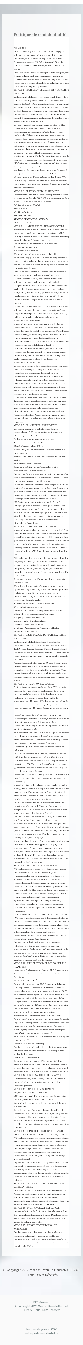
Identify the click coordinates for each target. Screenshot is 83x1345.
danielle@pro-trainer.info (25, 519)
